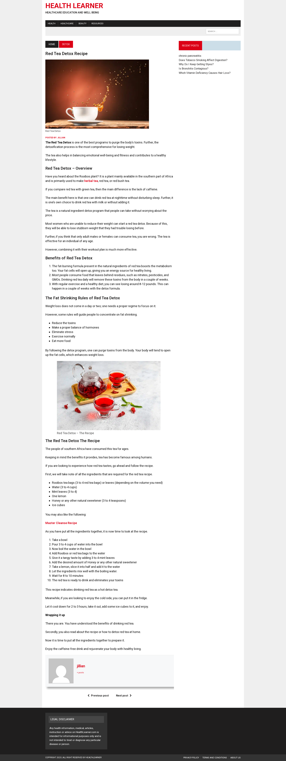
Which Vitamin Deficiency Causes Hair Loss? (205, 72)
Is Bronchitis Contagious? (193, 68)
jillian (61, 137)
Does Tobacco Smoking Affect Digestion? (203, 60)
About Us (235, 757)
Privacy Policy (191, 757)
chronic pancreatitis (190, 55)
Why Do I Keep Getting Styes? (196, 64)
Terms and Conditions (214, 757)
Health (51, 23)
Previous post (100, 695)
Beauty (82, 23)
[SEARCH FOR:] (222, 31)
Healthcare (67, 23)
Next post (122, 695)
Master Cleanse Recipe (61, 523)
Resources (97, 23)
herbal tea (91, 181)
